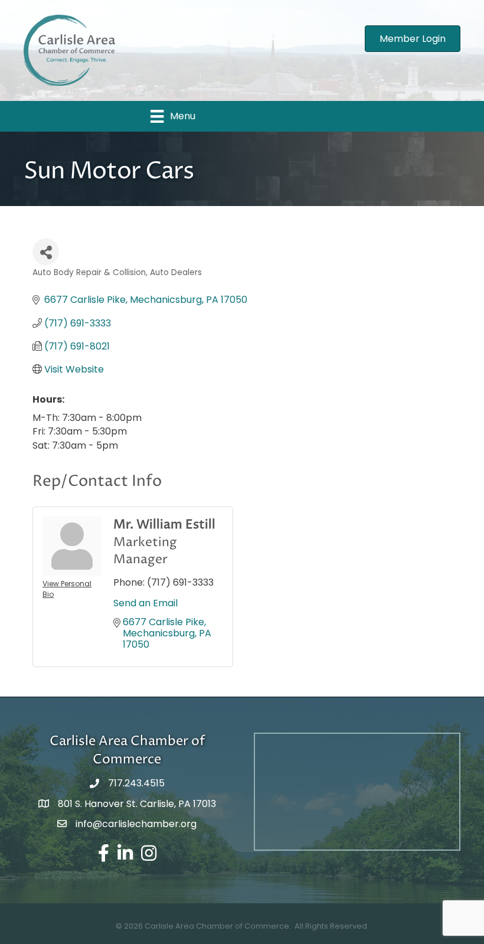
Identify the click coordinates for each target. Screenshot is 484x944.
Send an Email (145, 603)
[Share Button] (45, 252)
